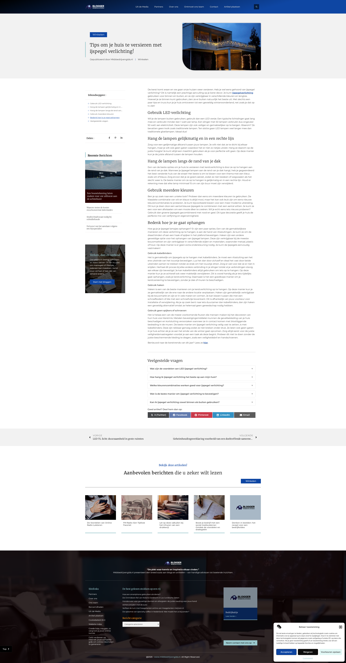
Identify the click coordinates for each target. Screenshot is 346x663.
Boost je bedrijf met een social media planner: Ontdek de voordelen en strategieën (208, 526)
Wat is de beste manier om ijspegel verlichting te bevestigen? (201, 394)
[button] (340, 627)
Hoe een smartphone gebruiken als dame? (141, 594)
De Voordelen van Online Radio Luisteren (99, 524)
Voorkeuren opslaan (330, 652)
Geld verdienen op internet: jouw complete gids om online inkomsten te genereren (101, 640)
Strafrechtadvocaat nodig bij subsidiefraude (99, 218)
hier (205, 342)
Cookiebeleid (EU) (97, 620)
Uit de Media (142, 7)
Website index (95, 624)
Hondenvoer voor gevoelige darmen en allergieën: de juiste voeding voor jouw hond (159, 601)
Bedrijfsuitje (232, 612)
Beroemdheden (96, 607)
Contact (214, 7)
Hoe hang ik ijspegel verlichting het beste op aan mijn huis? (201, 377)
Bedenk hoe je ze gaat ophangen (105, 117)
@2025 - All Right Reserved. (173, 657)
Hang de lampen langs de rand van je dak (106, 110)
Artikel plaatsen (232, 7)
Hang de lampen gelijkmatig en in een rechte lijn (106, 107)
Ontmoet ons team (194, 7)
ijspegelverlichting (242, 93)
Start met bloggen (102, 282)
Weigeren (308, 652)
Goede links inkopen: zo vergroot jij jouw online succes (100, 630)
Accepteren (286, 652)
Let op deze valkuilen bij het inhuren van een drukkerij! (171, 525)
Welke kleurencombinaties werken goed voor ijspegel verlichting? (201, 385)
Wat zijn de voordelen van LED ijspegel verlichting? (201, 368)
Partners (158, 7)
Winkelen (98, 34)
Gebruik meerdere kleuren (102, 114)
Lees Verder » (231, 616)
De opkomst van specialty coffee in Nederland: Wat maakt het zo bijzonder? (155, 612)
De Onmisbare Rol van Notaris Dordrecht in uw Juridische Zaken (150, 598)
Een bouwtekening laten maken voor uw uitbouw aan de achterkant (102, 196)
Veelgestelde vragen (99, 121)
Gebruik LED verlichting (101, 103)
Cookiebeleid (308, 658)
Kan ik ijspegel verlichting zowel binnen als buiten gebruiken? (201, 402)
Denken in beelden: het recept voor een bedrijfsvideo (243, 525)
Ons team (93, 603)
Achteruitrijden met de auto (134, 605)
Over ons (173, 7)
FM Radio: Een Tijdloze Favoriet (134, 524)
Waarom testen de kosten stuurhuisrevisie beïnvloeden (100, 208)
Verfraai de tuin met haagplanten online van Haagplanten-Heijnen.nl (153, 608)
